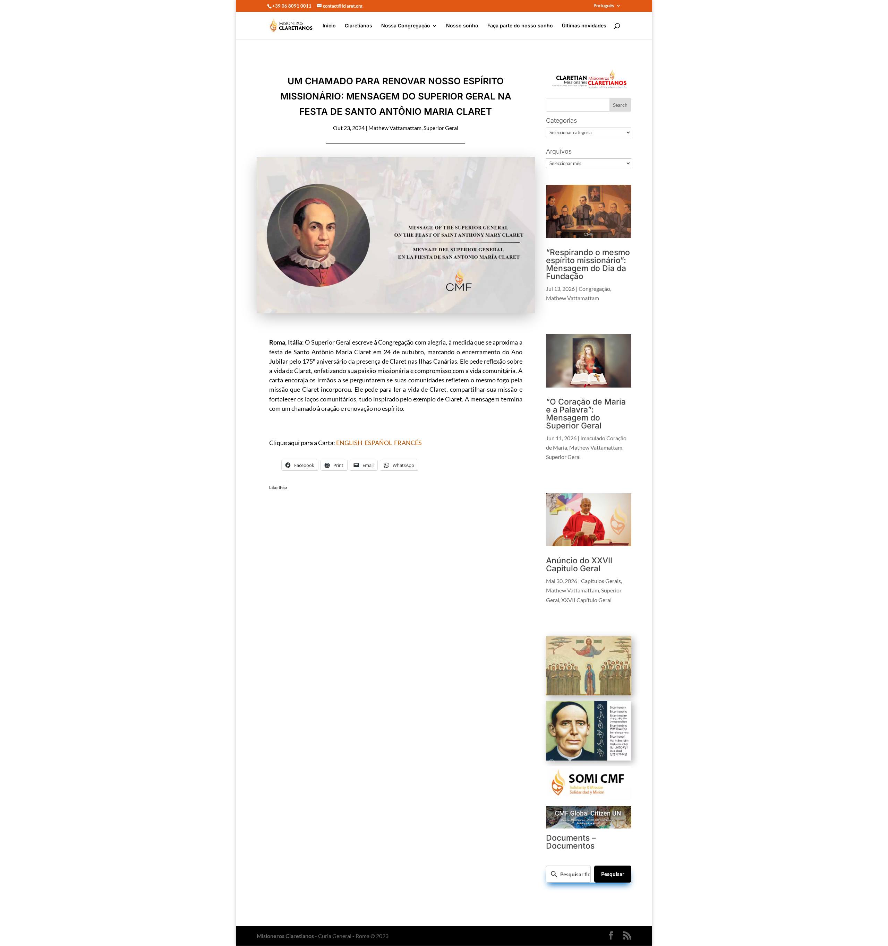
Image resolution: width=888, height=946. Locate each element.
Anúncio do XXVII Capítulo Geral (579, 564)
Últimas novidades (584, 25)
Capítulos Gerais (601, 581)
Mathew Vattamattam (394, 127)
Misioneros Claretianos (285, 935)
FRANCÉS (408, 442)
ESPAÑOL (378, 442)
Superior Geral (441, 127)
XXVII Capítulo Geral (586, 600)
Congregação (594, 288)
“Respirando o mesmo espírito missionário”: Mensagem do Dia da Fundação (588, 264)
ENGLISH (349, 442)
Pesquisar (612, 874)
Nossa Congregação (405, 25)
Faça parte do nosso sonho (520, 25)
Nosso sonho (462, 25)
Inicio (329, 25)
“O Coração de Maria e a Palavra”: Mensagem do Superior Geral (586, 414)
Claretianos (358, 25)
